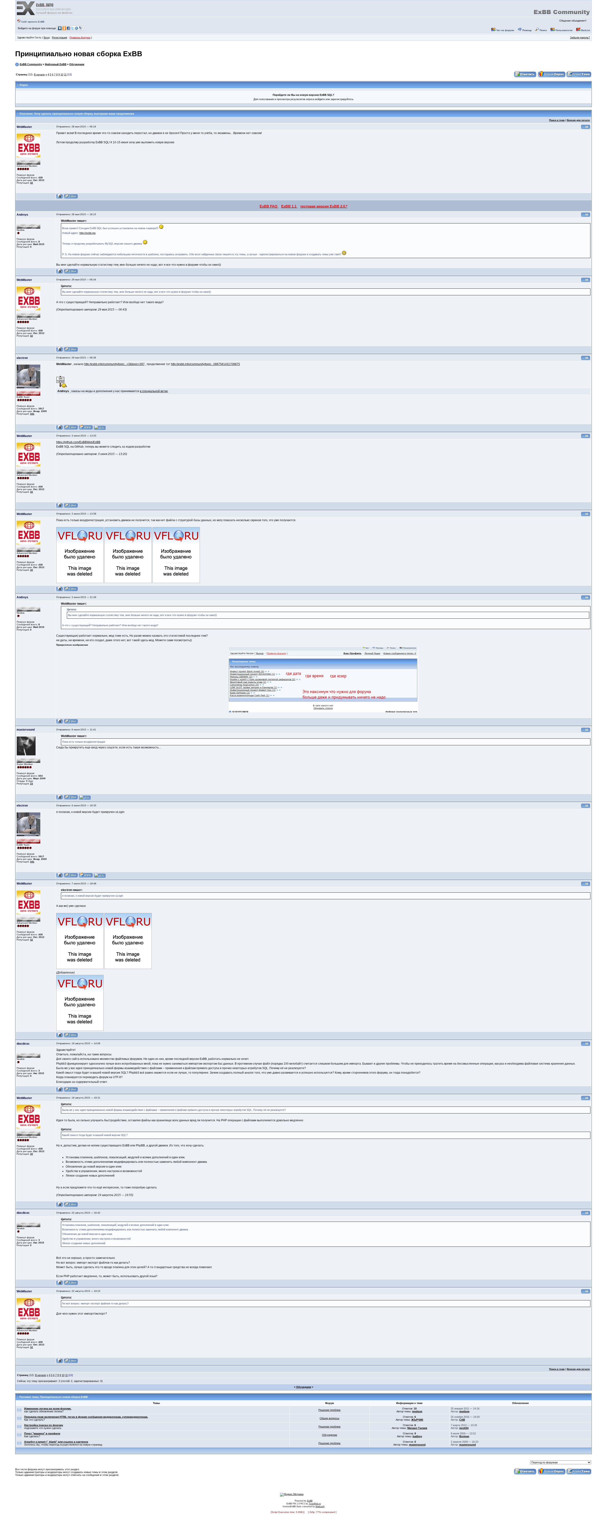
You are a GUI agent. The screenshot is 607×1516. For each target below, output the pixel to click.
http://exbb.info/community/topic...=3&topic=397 (114, 364)
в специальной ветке (154, 391)
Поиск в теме (557, 120)
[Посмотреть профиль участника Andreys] (59, 273)
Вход (47, 37)
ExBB (310, 1501)
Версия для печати (578, 120)
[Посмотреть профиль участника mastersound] (59, 798)
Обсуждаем (76, 64)
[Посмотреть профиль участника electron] (59, 429)
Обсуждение (329, 1434)
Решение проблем (329, 1410)
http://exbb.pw (87, 233)
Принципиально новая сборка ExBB (78, 54)
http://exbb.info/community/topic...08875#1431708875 (205, 364)
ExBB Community (31, 64)
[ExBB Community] (45, 14)
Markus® (320, 1506)
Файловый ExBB (55, 64)
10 (61, 74)
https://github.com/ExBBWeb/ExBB (78, 442)
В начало (39, 74)
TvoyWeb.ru (315, 1503)
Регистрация (59, 37)
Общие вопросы (329, 1418)
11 (65, 74)
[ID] (585, 128)
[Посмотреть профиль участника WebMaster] (59, 198)
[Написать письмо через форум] (71, 198)
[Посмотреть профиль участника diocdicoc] (59, 1091)
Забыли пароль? (580, 37)
